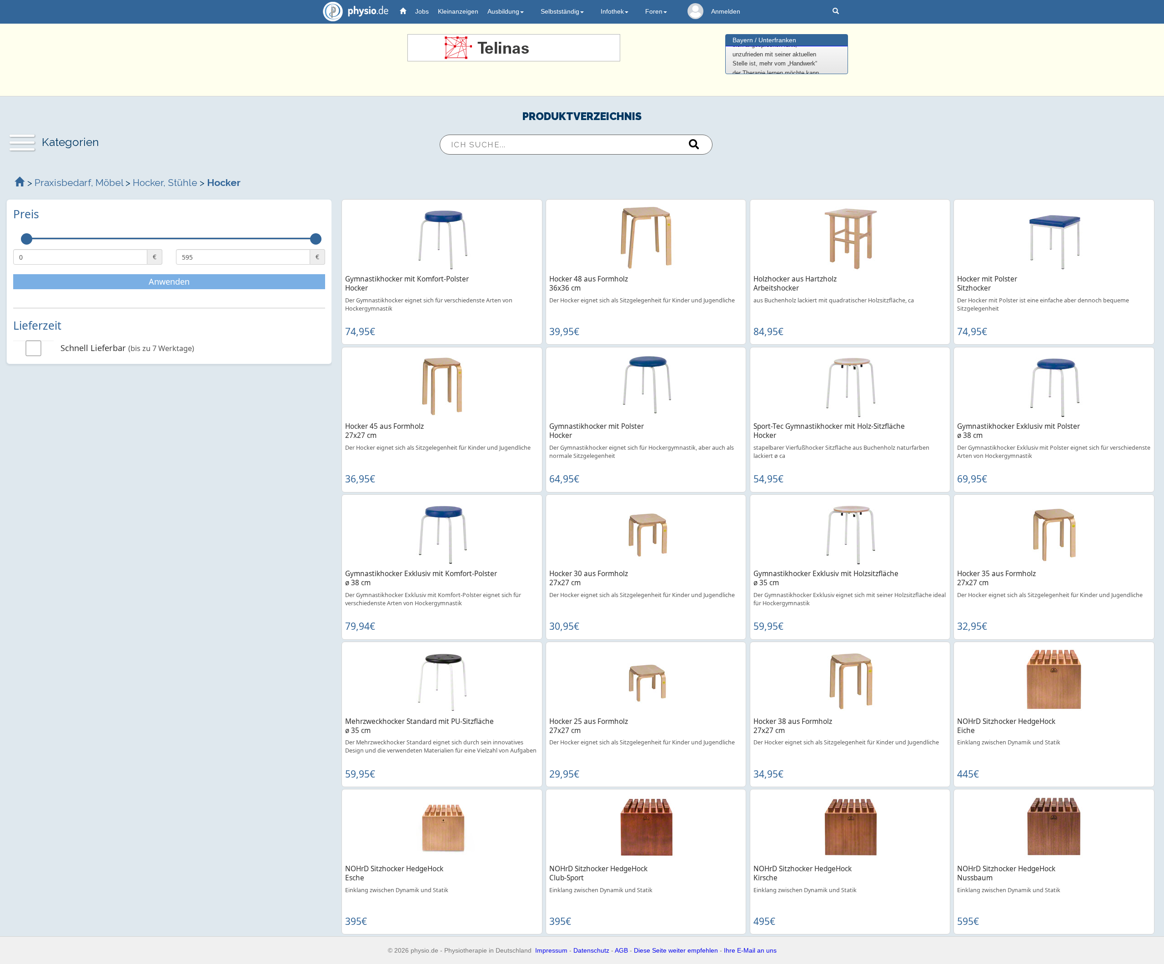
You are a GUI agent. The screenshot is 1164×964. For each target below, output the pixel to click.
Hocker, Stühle (165, 182)
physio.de (355, 11)
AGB (621, 950)
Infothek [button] (612, 11)
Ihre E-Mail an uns (750, 950)
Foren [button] (653, 11)
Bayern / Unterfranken (764, 40)
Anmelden (725, 11)
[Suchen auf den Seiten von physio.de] (837, 11)
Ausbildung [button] (503, 11)
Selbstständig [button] (560, 11)
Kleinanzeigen (458, 11)
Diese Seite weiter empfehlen (676, 950)
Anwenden (169, 281)
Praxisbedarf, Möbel (79, 182)
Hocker (224, 182)
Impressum (551, 950)
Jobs (422, 11)
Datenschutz (591, 950)
